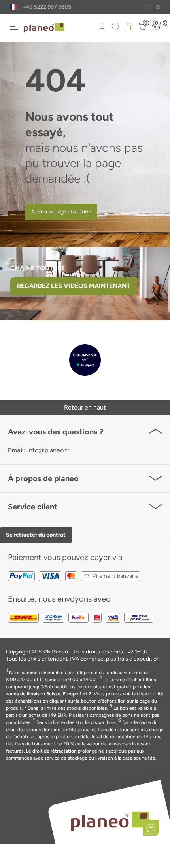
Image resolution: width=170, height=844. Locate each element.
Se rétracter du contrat (36, 534)
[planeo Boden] (110, 820)
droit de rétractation (54, 751)
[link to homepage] (44, 28)
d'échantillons (94, 7)
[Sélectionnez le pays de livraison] (13, 7)
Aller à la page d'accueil (61, 211)
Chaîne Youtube (37, 268)
